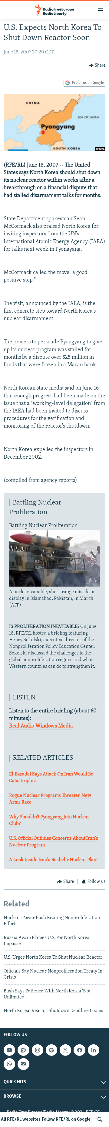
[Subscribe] (23, 1064)
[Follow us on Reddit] (23, 1050)
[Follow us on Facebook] (79, 1050)
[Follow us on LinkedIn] (93, 1050)
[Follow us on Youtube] (9, 1050)
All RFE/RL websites (21, 1119)
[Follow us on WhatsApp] (9, 1064)
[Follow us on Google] (51, 1050)
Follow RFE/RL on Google (66, 1119)
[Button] (97, 65)
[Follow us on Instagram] (37, 1050)
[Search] (100, 1119)
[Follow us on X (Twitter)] (65, 1050)
